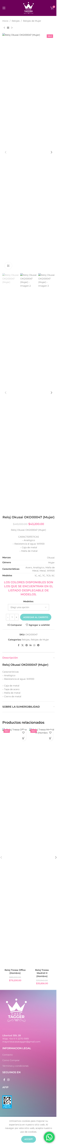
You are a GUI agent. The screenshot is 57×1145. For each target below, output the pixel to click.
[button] (5, 152)
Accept (28, 1139)
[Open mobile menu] (4, 8)
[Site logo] (28, 7)
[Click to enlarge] (8, 265)
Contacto (7, 1054)
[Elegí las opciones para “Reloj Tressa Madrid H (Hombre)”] (50, 738)
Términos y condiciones (15, 1065)
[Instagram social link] (8, 1079)
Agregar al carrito (35, 617)
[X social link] (22, 645)
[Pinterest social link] (27, 645)
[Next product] (12, 28)
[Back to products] (8, 28)
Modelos (28, 601)
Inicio (5, 20)
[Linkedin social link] (30, 645)
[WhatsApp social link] (34, 645)
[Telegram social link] (38, 645)
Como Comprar (11, 1060)
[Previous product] (4, 28)
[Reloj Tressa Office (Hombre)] (15, 847)
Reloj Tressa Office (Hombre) (15, 972)
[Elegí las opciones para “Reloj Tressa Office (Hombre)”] (23, 738)
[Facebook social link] (18, 645)
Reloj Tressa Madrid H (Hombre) (42, 973)
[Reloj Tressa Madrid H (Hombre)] (42, 847)
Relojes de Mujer (32, 20)
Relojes (16, 20)
